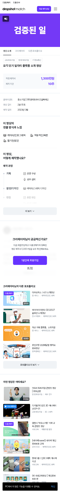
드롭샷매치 (6, 2)
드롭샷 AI (16, 2)
